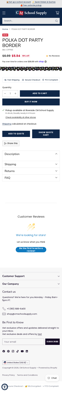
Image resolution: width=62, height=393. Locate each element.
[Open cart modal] (57, 13)
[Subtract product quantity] (5, 93)
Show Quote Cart (46, 134)
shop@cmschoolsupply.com (22, 313)
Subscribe (52, 341)
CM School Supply (27, 368)
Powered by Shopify (48, 368)
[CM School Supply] (31, 12)
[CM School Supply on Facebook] (3, 352)
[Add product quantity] (15, 93)
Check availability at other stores (20, 117)
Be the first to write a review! (31, 249)
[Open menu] (4, 13)
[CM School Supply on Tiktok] (17, 352)
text (40, 334)
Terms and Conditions (27, 375)
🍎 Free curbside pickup (31, 5)
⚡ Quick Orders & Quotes (44, 2)
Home (5, 29)
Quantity (6, 87)
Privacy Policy (8, 375)
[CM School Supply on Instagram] (13, 352)
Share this (12, 143)
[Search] (56, 21)
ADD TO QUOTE (16, 133)
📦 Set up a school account (18, 2)
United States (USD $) (16, 362)
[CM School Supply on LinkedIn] (27, 352)
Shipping (6, 123)
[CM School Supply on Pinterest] (8, 352)
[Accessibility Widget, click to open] (4, 387)
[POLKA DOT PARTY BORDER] (31, 69)
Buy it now (31, 101)
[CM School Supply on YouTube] (22, 352)
